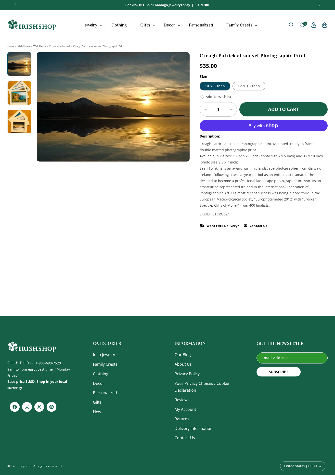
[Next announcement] (319, 5)
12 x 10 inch (249, 86)
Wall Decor (39, 46)
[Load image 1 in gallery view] (19, 64)
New (97, 411)
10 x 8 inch (215, 86)
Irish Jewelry (104, 354)
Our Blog (183, 354)
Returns (182, 419)
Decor (98, 383)
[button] (93, 25)
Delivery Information (194, 428)
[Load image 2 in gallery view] (19, 93)
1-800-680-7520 (48, 363)
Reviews (182, 399)
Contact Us (185, 437)
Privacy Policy (187, 373)
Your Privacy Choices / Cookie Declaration (202, 387)
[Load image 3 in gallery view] (19, 122)
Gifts (97, 402)
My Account (185, 409)
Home (10, 46)
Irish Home (23, 46)
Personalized (105, 392)
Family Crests (105, 364)
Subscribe (278, 371)
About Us (183, 364)
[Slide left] (44, 144)
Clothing (100, 373)
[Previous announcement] (15, 5)
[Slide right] (182, 144)
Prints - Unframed (59, 46)
